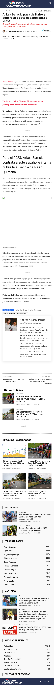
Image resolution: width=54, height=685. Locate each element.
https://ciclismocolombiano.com (31, 323)
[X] (18, 367)
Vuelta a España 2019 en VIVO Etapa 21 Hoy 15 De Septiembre (35, 628)
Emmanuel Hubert (9, 313)
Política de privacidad (17, 674)
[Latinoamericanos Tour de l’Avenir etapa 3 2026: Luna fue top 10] (8, 414)
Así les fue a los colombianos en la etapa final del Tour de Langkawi (40, 381)
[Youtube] (49, 681)
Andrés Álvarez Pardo (16, 31)
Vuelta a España (24, 595)
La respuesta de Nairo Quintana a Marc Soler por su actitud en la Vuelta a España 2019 (34, 600)
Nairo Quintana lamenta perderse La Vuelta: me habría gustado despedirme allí (35, 516)
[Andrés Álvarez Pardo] (4, 31)
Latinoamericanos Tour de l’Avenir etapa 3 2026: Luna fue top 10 (29, 414)
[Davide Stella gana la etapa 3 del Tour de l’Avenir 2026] (40, 481)
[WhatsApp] (30, 367)
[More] (36, 367)
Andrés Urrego (23, 632)
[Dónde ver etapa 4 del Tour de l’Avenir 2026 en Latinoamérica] (14, 451)
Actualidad (6, 11)
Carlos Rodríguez (35, 310)
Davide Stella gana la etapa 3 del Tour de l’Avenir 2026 (37, 494)
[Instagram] (45, 681)
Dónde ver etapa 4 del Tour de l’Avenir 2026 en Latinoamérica (13, 463)
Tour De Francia (24, 525)
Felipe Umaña (23, 621)
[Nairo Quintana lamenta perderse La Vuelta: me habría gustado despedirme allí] (10, 516)
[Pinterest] (24, 367)
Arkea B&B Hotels (21, 310)
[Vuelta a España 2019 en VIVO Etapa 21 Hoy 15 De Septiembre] (10, 629)
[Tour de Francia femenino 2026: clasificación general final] (10, 530)
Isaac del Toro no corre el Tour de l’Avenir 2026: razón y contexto (30, 398)
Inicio (4, 37)
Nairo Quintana (22, 313)
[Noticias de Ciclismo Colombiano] (18, 4)
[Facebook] (12, 367)
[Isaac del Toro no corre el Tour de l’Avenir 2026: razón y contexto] (8, 398)
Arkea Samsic (8, 81)
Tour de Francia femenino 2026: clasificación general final (33, 529)
